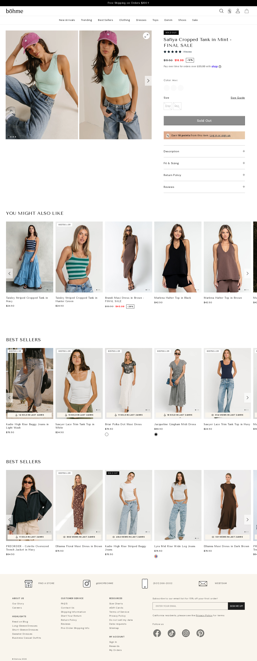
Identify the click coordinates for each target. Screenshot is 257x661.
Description (171, 151)
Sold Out (204, 120)
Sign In (113, 641)
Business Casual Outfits (26, 637)
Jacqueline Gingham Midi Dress (175, 424)
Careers (17, 607)
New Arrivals (67, 20)
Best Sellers (105, 20)
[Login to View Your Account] (237, 11)
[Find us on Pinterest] (200, 636)
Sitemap (114, 628)
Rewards (114, 646)
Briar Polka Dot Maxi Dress (123, 424)
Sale (195, 20)
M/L (177, 106)
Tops (155, 20)
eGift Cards (116, 607)
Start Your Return (71, 615)
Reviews (169, 187)
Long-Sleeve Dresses (24, 625)
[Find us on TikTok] (171, 636)
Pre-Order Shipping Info (75, 628)
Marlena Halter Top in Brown (223, 297)
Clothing (124, 20)
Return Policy (172, 175)
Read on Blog (20, 621)
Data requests (118, 623)
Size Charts (116, 603)
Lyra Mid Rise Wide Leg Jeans (174, 546)
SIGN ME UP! (236, 606)
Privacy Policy (117, 615)
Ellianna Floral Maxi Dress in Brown (79, 546)
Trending (86, 20)
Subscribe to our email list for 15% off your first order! (185, 598)
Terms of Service (119, 611)
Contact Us (68, 607)
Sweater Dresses (22, 633)
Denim (168, 20)
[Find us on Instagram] (185, 636)
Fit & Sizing (171, 163)
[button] (148, 81)
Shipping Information (73, 611)
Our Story (18, 603)
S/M (168, 106)
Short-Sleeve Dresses (25, 629)
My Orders (115, 650)
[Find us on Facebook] (157, 636)
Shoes (182, 20)
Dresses (141, 20)
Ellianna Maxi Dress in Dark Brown (226, 546)
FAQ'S (64, 603)
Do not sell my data (121, 619)
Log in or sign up (220, 135)
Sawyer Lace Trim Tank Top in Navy (227, 424)
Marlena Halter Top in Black (172, 297)
